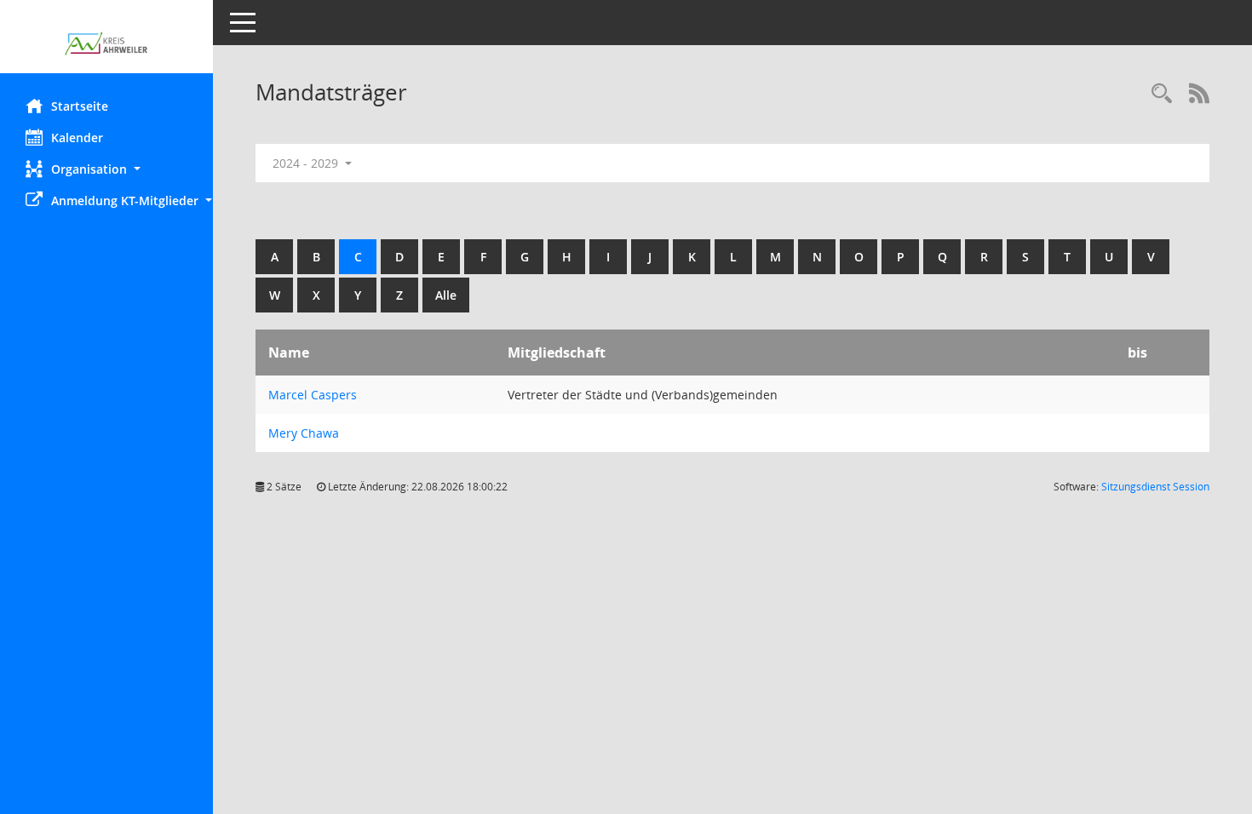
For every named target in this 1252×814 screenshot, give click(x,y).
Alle (446, 295)
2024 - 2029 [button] (307, 163)
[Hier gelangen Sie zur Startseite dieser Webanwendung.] (106, 43)
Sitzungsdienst (1155, 486)
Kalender (77, 137)
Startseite (79, 106)
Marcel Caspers (312, 395)
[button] (106, 169)
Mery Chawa (303, 433)
